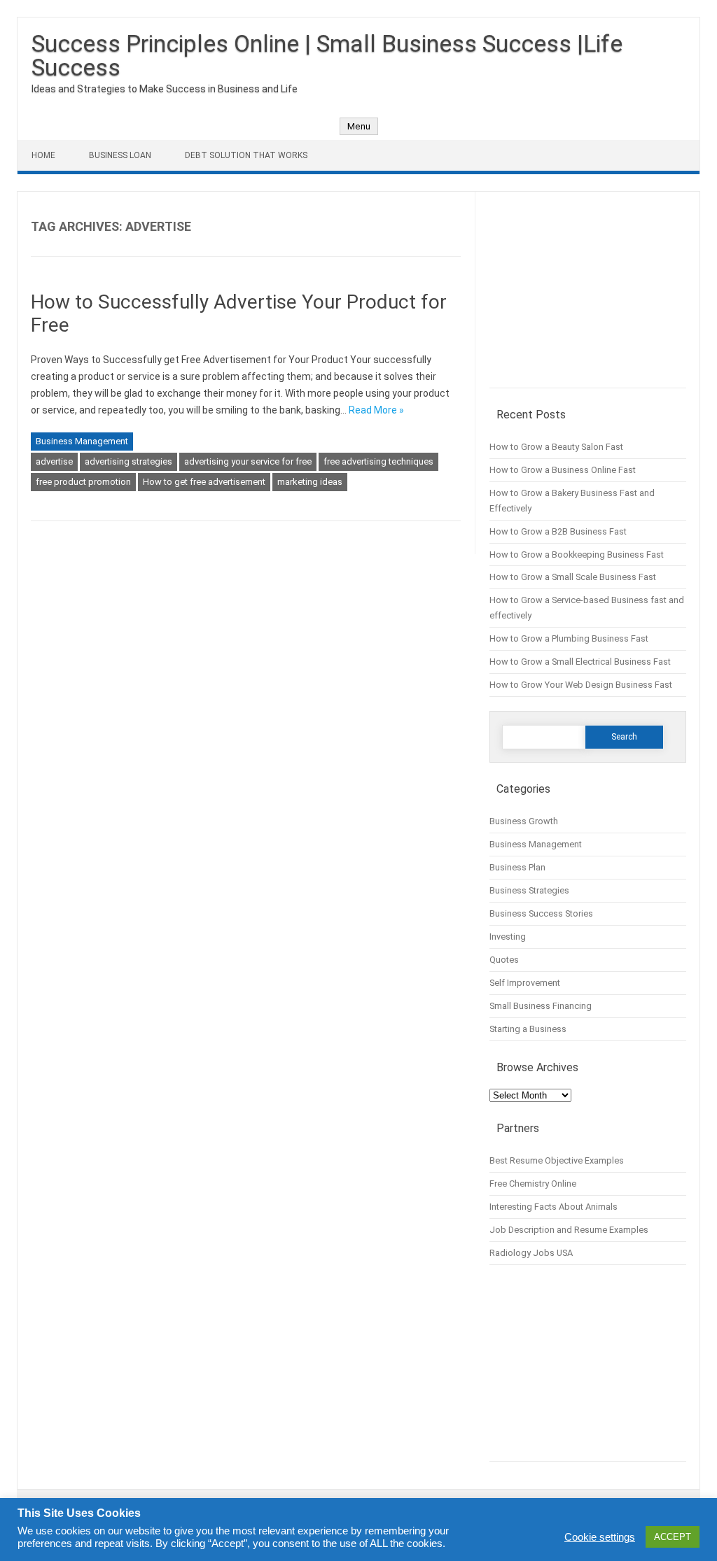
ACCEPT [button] (672, 1537)
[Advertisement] (587, 296)
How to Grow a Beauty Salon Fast (556, 447)
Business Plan (517, 867)
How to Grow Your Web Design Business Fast (580, 684)
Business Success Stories (541, 913)
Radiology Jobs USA (531, 1253)
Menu (358, 126)
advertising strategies (128, 461)
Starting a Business (527, 1029)
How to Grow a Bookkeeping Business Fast (576, 554)
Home (43, 155)
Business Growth (523, 821)
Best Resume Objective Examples (556, 1160)
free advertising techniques (378, 461)
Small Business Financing (540, 1006)
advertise (54, 461)
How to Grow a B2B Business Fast (558, 531)
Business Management (82, 441)
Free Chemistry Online (532, 1183)
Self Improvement (524, 982)
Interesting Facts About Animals (553, 1206)
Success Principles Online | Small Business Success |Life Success (327, 55)
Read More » (376, 410)
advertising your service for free (248, 461)
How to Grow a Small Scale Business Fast (572, 577)
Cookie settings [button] (599, 1537)
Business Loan (120, 155)
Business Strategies (529, 890)
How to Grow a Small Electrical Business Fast (580, 661)
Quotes (504, 959)
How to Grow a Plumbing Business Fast (568, 638)
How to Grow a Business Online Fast (562, 470)
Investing (507, 936)
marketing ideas (309, 481)
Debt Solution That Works (246, 155)
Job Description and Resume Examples (568, 1229)
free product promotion (83, 481)
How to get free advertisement (204, 481)
